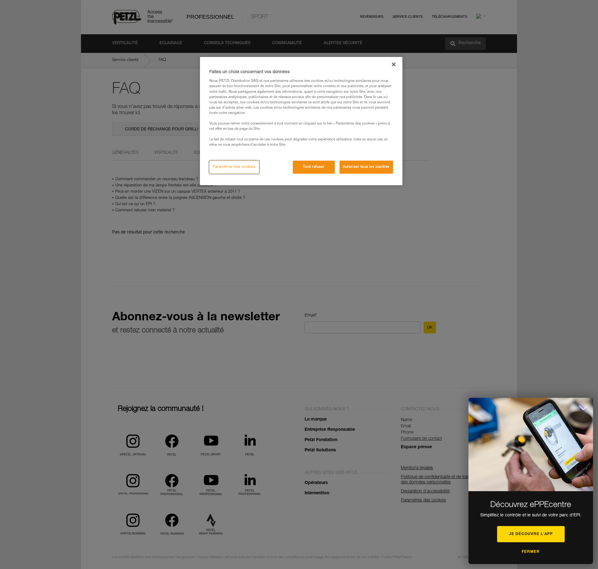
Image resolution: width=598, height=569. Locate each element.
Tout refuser (313, 167)
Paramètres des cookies (234, 167)
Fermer (531, 552)
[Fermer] (394, 64)
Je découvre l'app (531, 534)
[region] (301, 121)
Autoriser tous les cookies (366, 167)
